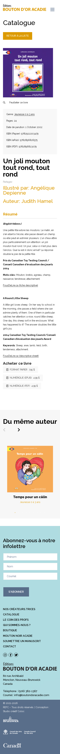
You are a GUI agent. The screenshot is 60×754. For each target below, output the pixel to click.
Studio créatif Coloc (13, 711)
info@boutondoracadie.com (31, 695)
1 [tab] (15, 512)
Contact (9, 646)
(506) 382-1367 (27, 691)
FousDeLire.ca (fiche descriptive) (20, 285)
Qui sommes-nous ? (16, 625)
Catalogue (11, 614)
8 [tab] (41, 512)
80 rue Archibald (13, 675)
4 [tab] (26, 512)
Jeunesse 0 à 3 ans (24, 114)
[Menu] (52, 9)
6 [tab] (33, 512)
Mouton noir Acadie (17, 635)
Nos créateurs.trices (19, 609)
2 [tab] (19, 512)
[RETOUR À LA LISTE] (17, 39)
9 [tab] (44, 512)
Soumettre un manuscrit (22, 641)
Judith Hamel (37, 201)
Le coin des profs (16, 619)
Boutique (10, 630)
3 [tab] (22, 512)
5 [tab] (30, 512)
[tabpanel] (30, 474)
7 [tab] (37, 512)
